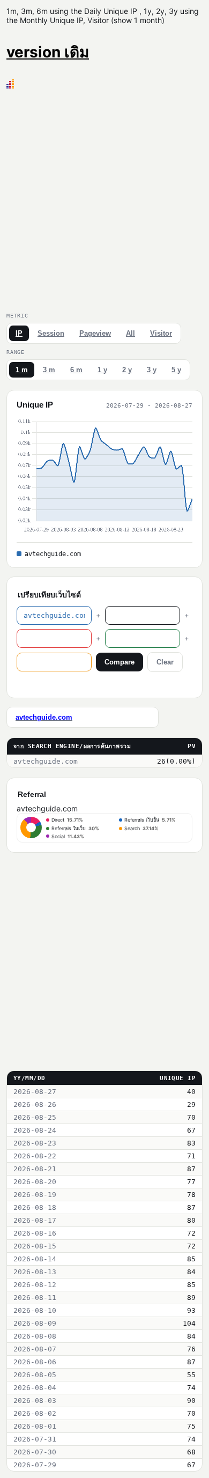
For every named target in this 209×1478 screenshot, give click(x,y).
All (130, 333)
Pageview (95, 333)
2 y (127, 370)
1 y (102, 370)
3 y (151, 370)
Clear (165, 662)
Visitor (161, 333)
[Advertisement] (104, 198)
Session (51, 333)
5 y (176, 370)
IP (19, 333)
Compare (119, 662)
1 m (22, 370)
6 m (76, 370)
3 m (49, 370)
